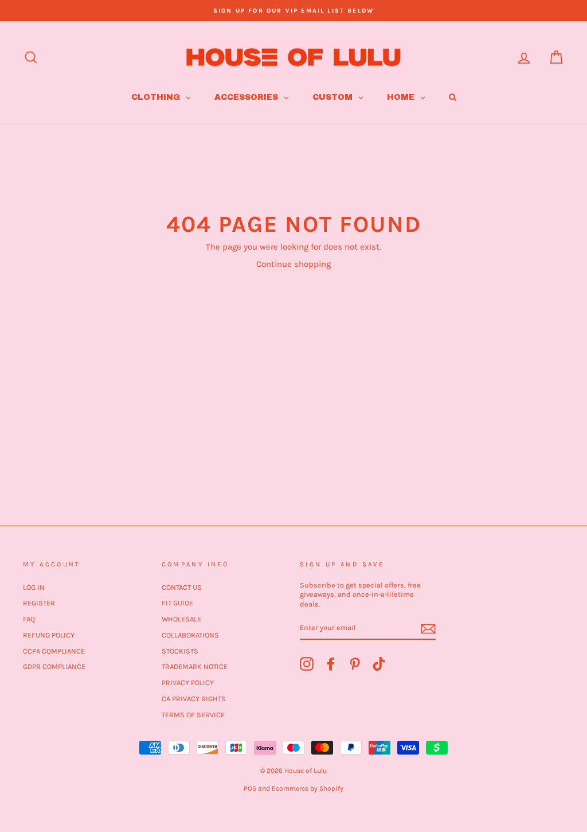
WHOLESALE (181, 619)
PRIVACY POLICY (188, 682)
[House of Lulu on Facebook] (331, 664)
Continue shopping (293, 264)
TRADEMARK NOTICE (195, 666)
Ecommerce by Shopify (307, 788)
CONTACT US (182, 587)
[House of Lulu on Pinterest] (355, 664)
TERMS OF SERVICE (193, 714)
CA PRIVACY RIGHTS (194, 698)
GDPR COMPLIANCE (54, 666)
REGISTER (39, 602)
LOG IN (34, 587)
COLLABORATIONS (190, 635)
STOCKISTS (180, 651)
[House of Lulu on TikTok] (379, 664)
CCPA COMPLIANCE (54, 651)
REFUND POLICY (49, 635)
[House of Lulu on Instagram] (307, 664)
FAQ (29, 619)
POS (250, 788)
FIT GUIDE (177, 602)
